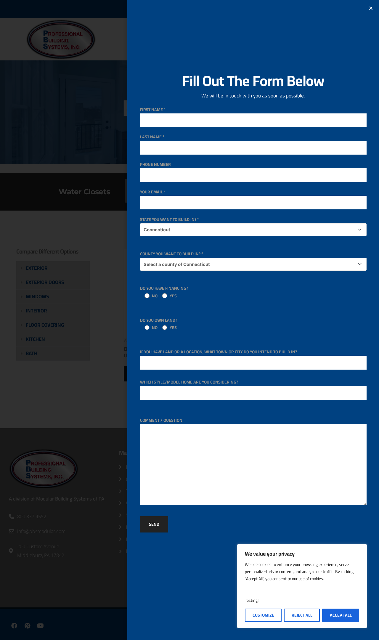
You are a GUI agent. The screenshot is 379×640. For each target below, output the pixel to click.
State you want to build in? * (169, 219)
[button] (371, 8)
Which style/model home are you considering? (189, 382)
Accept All (341, 615)
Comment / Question (161, 420)
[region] (302, 586)
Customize (263, 615)
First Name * (153, 109)
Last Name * (152, 137)
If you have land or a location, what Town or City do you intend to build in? (218, 352)
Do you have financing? (164, 291)
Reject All (302, 615)
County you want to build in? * (171, 254)
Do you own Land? (158, 323)
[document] (189, 320)
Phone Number (155, 164)
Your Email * (153, 192)
